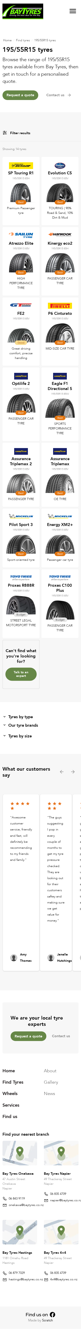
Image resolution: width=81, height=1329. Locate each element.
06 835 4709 (58, 1194)
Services (10, 1105)
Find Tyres (12, 1082)
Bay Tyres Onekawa (18, 1173)
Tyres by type (20, 717)
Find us (9, 1117)
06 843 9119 (17, 1198)
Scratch (47, 1320)
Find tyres (23, 40)
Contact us (61, 1036)
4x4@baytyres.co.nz (63, 1279)
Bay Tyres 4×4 (55, 1252)
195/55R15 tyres (45, 40)
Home (7, 40)
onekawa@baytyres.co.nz (26, 1205)
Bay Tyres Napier (57, 1173)
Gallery (51, 1082)
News (49, 1094)
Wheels (10, 1094)
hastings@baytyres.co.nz (26, 1279)
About (50, 1071)
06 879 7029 (17, 1273)
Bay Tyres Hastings (17, 1252)
